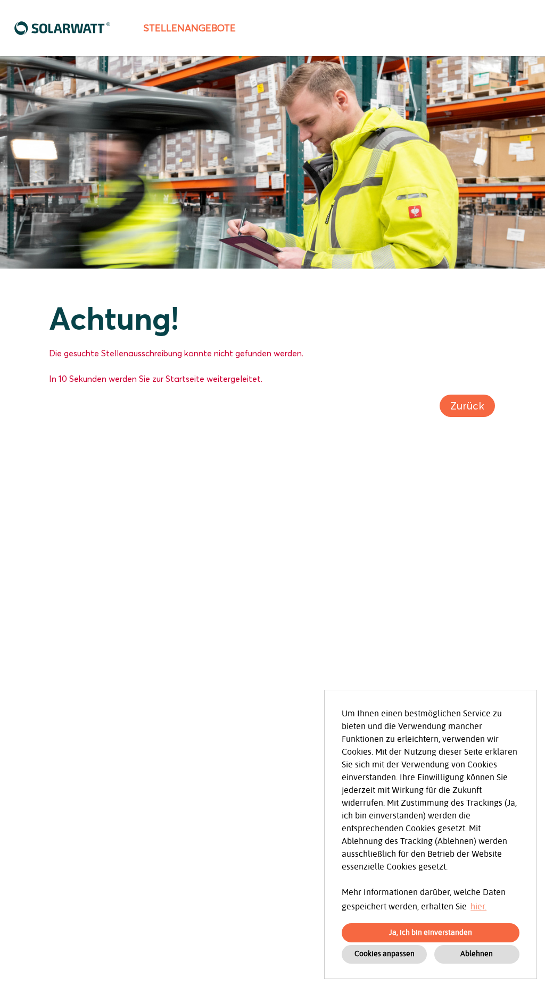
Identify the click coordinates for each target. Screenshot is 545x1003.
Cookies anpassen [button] (384, 954)
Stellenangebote (189, 28)
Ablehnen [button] (476, 954)
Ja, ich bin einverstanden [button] (430, 933)
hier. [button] (478, 906)
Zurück (467, 405)
